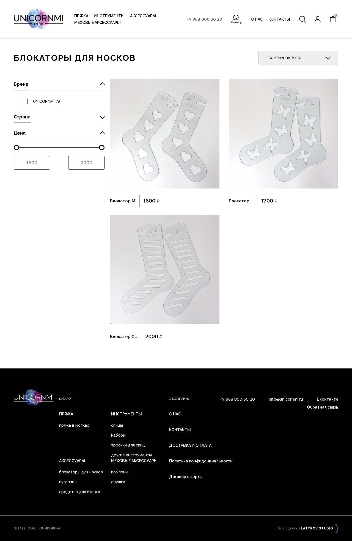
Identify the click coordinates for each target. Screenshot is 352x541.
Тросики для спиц (128, 445)
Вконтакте (327, 399)
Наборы (118, 435)
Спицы (117, 425)
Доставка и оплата (190, 445)
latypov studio (317, 528)
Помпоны (119, 472)
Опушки (118, 482)
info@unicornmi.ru (286, 399)
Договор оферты (186, 477)
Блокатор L (241, 200)
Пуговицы (68, 482)
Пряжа (81, 16)
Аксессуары (143, 16)
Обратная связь (322, 407)
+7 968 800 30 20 (204, 19)
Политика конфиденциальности (200, 461)
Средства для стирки (79, 492)
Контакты (279, 19)
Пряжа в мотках (74, 425)
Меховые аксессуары (97, 22)
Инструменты (109, 16)
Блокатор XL (123, 336)
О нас (257, 19)
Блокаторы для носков (81, 472)
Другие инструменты (131, 455)
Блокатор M (122, 200)
